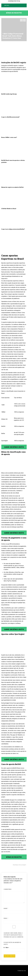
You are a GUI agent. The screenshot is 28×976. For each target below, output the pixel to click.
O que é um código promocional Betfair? (13, 229)
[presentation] (21, 20)
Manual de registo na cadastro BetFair (12, 187)
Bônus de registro (14, 13)
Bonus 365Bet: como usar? (9, 137)
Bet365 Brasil (16, 768)
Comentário (7, 889)
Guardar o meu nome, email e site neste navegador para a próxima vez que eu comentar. (13, 935)
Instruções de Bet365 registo (13, 62)
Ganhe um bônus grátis (14, 447)
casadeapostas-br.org (14, 1)
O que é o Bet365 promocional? (10, 117)
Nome (6, 908)
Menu (6, 5)
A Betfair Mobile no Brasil (8, 208)
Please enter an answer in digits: (12, 943)
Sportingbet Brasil (19, 657)
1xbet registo (11, 296)
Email (6, 918)
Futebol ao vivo (22, 970)
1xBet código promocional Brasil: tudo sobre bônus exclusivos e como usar (12, 36)
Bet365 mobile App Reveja (9, 94)
